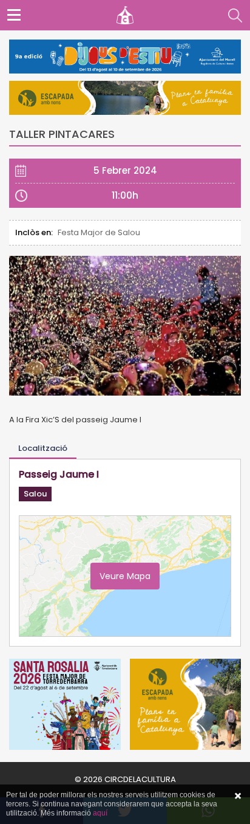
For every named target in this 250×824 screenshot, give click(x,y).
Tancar (238, 796)
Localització (42, 448)
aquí (100, 813)
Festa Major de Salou (99, 232)
